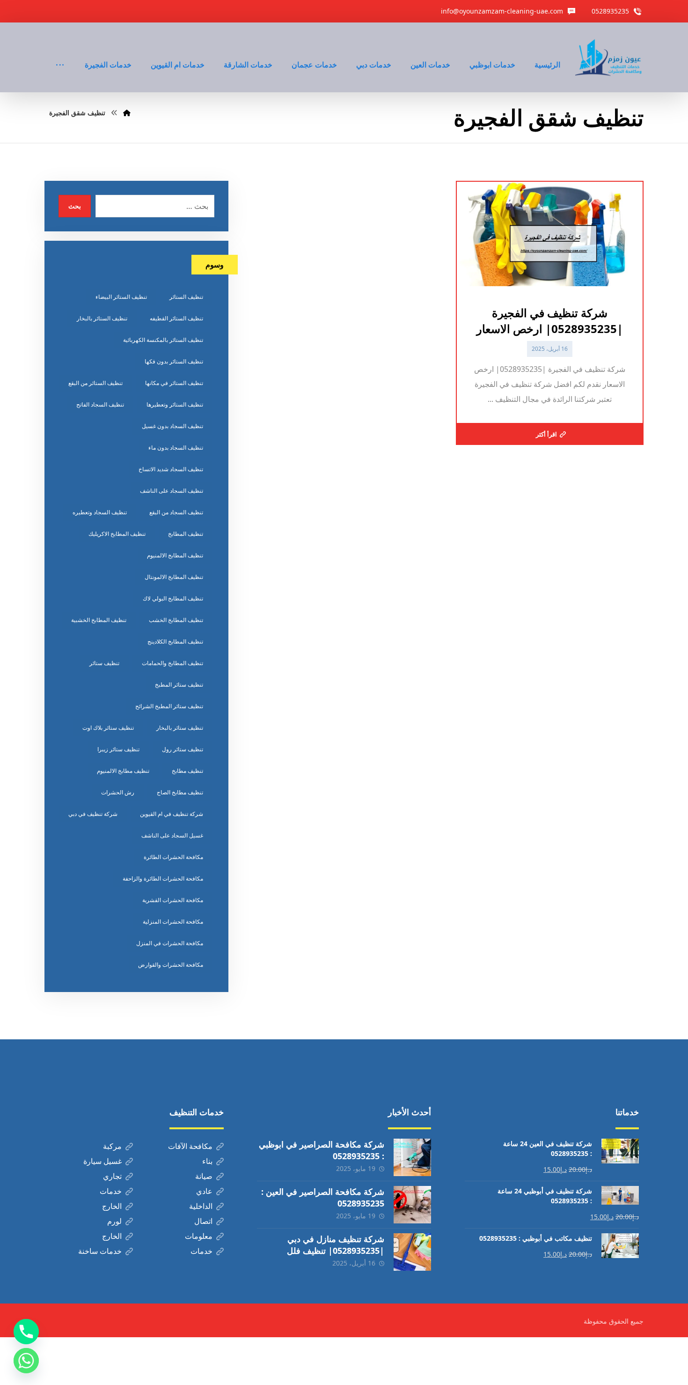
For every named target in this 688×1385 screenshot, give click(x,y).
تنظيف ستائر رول (182, 749)
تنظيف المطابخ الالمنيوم (175, 555)
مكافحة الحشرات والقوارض (170, 965)
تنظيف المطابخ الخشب (176, 620)
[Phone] (26, 1331)
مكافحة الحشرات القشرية (172, 900)
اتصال (203, 1221)
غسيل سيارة (102, 1161)
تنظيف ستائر (104, 663)
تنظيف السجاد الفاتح (100, 404)
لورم (114, 1221)
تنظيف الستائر (186, 297)
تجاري (112, 1176)
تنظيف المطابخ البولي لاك (173, 598)
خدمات (111, 1191)
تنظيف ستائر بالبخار (179, 728)
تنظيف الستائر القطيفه (176, 318)
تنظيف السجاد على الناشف (171, 491)
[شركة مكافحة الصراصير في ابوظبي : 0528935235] (412, 1157)
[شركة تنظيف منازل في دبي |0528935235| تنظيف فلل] (412, 1252)
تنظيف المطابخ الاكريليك (117, 534)
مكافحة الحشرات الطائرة (173, 857)
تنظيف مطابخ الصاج (180, 792)
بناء (207, 1161)
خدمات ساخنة (100, 1251)
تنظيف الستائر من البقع (95, 383)
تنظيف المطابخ (185, 534)
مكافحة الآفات (190, 1146)
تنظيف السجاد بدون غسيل (172, 426)
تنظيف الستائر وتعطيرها (174, 404)
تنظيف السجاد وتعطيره (100, 512)
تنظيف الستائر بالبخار (102, 318)
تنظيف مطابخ (187, 771)
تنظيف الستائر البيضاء (121, 297)
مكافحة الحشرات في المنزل (169, 943)
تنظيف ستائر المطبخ (179, 685)
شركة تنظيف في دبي (92, 814)
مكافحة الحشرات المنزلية (173, 922)
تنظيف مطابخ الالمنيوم (123, 771)
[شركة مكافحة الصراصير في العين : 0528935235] (412, 1204)
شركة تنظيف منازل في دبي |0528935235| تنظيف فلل (335, 1244)
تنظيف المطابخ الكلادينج (175, 641)
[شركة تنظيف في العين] (609, 57)
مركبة (112, 1146)
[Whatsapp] (26, 1360)
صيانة (203, 1176)
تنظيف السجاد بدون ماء (175, 448)
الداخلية (200, 1206)
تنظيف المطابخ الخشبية (98, 620)
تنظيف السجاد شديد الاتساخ (171, 469)
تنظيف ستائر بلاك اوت (108, 728)
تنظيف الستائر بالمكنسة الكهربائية (163, 340)
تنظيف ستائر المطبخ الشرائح (169, 706)
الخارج (112, 1206)
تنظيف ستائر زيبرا (118, 749)
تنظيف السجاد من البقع (176, 512)
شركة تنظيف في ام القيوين (171, 814)
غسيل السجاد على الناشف (172, 835)
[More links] (60, 51)
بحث (74, 205)
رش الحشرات (117, 792)
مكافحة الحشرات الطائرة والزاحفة (163, 878)
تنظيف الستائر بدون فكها (174, 361)
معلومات (198, 1236)
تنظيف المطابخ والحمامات (172, 663)
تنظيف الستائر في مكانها (174, 383)
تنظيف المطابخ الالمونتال (174, 577)
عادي (204, 1191)
